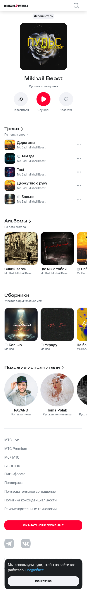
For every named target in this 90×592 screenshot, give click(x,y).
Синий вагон (15, 269)
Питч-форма (14, 474)
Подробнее (34, 570)
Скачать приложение (43, 525)
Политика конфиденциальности (30, 500)
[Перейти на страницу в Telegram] (9, 543)
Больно (15, 345)
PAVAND (21, 410)
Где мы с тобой (53, 269)
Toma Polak (57, 410)
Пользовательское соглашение (30, 491)
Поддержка (14, 482)
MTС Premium (15, 448)
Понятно (43, 581)
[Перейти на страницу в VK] (26, 543)
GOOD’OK (12, 466)
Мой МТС (11, 457)
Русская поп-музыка (43, 86)
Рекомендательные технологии (30, 509)
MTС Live (11, 440)
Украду (51, 345)
